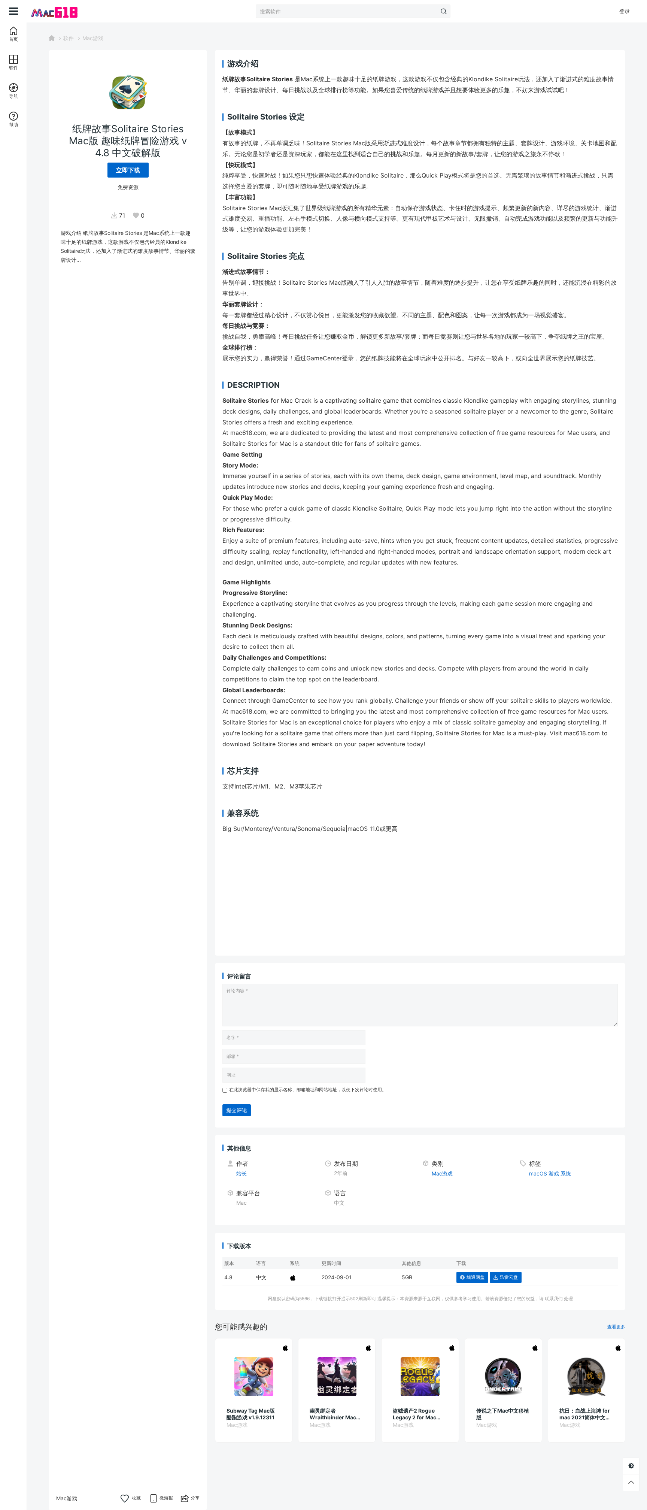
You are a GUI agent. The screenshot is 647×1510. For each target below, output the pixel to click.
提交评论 (236, 1110)
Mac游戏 (92, 38)
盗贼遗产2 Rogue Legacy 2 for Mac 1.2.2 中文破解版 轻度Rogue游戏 (418, 1414)
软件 (68, 38)
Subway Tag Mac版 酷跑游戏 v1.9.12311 (251, 1413)
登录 (624, 11)
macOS (538, 1173)
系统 (566, 1173)
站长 (241, 1173)
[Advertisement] (420, 895)
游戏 (554, 1173)
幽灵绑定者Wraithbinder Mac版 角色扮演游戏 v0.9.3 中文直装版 (335, 1414)
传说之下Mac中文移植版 (502, 1413)
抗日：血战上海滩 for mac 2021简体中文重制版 (585, 1414)
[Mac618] (64, 11)
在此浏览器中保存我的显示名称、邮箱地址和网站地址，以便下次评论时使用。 (307, 1089)
